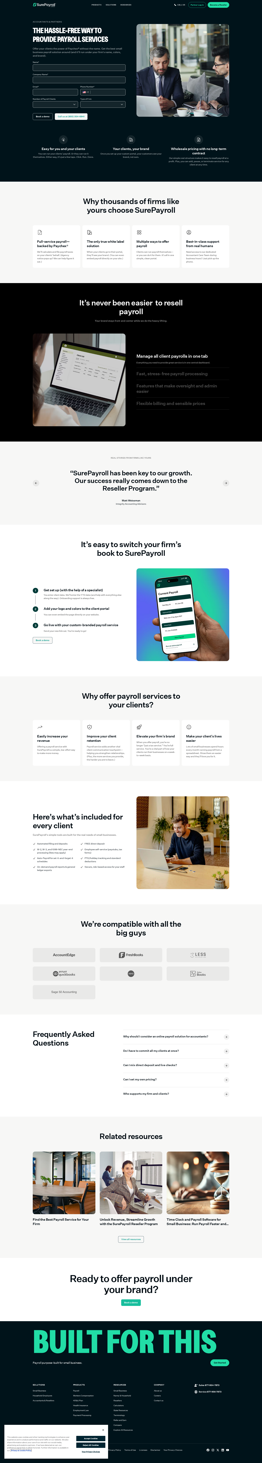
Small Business (39, 1391)
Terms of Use (130, 1450)
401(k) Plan (78, 1400)
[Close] (103, 1430)
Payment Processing (82, 1415)
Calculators (118, 1405)
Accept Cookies (91, 1438)
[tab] (182, 359)
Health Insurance (80, 1405)
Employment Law (81, 1410)
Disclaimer (155, 1450)
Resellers (118, 1400)
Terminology (119, 1415)
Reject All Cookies (91, 1445)
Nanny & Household (122, 1395)
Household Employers (42, 1395)
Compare (118, 1425)
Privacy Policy (114, 1450)
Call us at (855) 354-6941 (71, 116)
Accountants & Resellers (43, 1400)
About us (158, 1391)
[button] (96, 5)
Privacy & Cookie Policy (21, 1450)
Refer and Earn (120, 1420)
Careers (157, 1395)
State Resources (121, 1410)
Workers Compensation (83, 1395)
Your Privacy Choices (172, 1450)
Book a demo (42, 640)
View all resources (131, 1239)
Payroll (76, 1391)
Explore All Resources (123, 1430)
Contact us (158, 1400)
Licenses (143, 1450)
